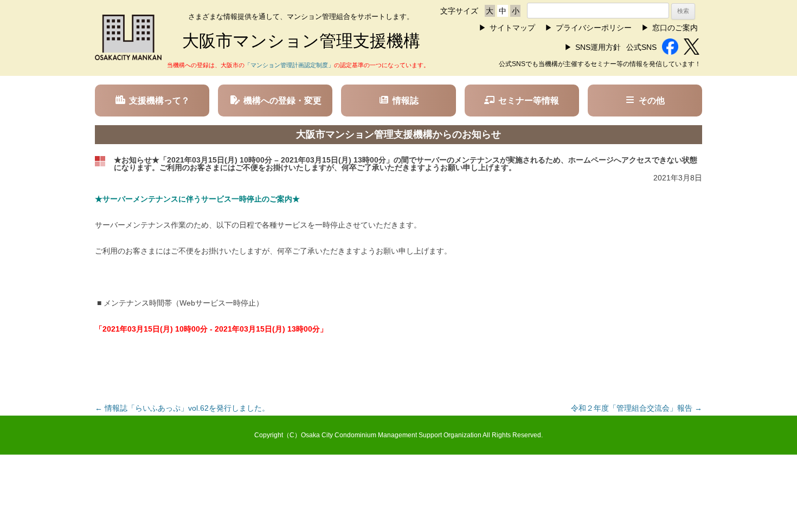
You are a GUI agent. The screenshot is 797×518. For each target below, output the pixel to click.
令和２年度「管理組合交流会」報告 (636, 408)
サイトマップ (512, 27)
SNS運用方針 (598, 47)
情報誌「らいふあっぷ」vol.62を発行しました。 (182, 408)
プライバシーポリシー (594, 27)
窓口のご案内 (675, 27)
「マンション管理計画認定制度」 (289, 65)
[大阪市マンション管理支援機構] (128, 57)
